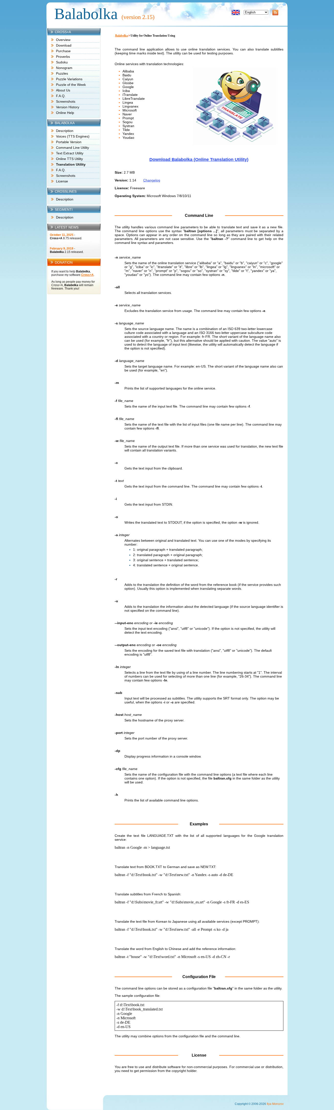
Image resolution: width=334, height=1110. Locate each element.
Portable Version (68, 142)
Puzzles (62, 73)
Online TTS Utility (69, 159)
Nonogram (64, 68)
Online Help (65, 113)
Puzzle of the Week (71, 85)
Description (64, 131)
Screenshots (65, 101)
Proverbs (63, 57)
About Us (63, 90)
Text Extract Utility (69, 153)
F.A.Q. (61, 96)
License (62, 181)
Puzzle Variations (69, 79)
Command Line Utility (72, 148)
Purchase (63, 51)
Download (63, 45)
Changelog (151, 180)
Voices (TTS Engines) (72, 136)
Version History (67, 107)
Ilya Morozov (275, 1104)
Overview (63, 40)
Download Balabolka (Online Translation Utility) (198, 159)
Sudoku (62, 62)
